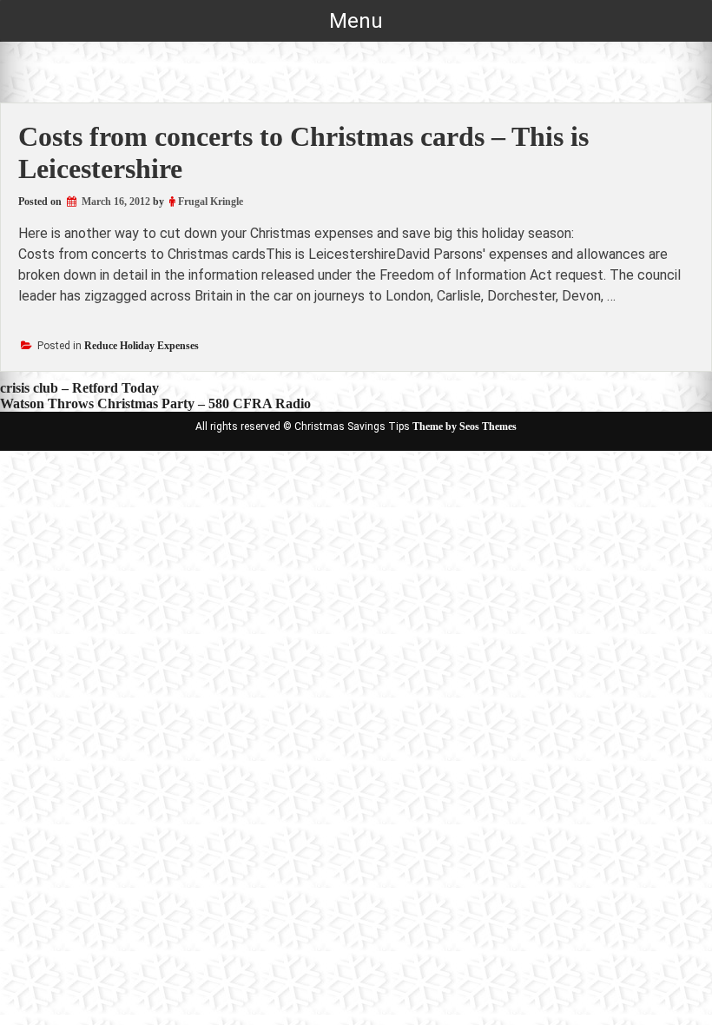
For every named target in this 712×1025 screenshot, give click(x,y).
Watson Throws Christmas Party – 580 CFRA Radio (155, 403)
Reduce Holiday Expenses (141, 346)
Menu (356, 21)
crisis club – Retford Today (79, 387)
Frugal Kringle (210, 201)
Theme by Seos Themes (464, 426)
